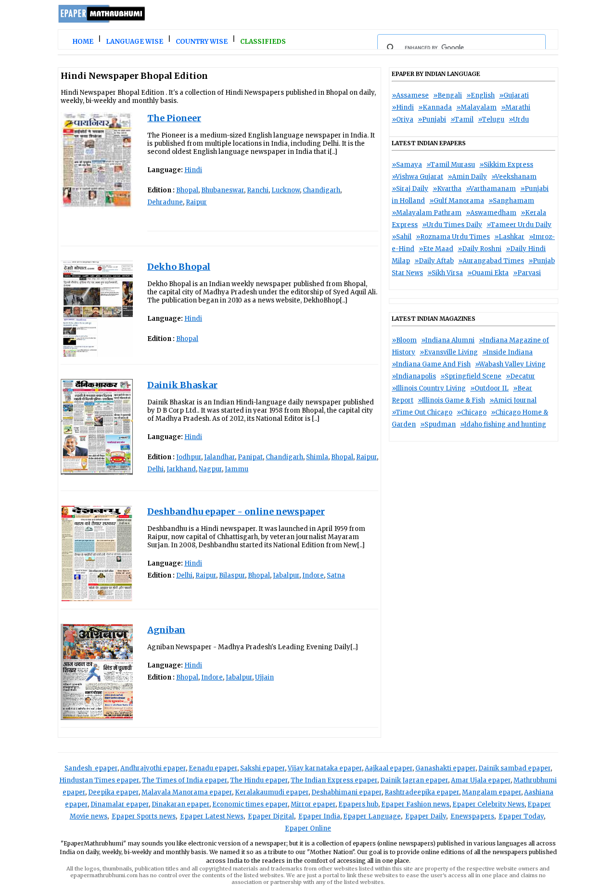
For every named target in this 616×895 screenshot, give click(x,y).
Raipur (196, 202)
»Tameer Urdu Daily (519, 225)
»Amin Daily (467, 177)
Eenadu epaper (213, 768)
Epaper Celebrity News (488, 804)
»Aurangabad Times (491, 261)
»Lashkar (509, 237)
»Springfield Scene (470, 376)
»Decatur (520, 376)
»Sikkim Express (506, 165)
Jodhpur (188, 457)
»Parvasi (527, 273)
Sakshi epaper (262, 768)
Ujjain (264, 677)
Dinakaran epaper (180, 804)
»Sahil (401, 237)
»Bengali (447, 95)
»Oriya (402, 119)
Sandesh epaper (90, 768)
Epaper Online (308, 828)
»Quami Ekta (488, 273)
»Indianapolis (414, 376)
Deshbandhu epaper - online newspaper (236, 511)
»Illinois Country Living (429, 388)
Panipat (250, 457)
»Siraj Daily (410, 189)
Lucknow (285, 190)
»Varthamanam (491, 189)
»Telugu (491, 119)
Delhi (155, 469)
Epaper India (319, 816)
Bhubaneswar (222, 190)
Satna (336, 575)
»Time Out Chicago (422, 412)
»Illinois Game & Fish (451, 400)
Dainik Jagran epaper (414, 780)
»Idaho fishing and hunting (503, 424)
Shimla (317, 457)
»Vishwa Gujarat (417, 177)
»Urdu (519, 119)
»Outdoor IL (489, 388)
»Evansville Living (449, 352)
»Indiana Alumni (448, 340)
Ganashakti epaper (445, 768)
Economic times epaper (250, 804)
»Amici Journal (513, 400)
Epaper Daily (425, 816)
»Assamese (410, 95)
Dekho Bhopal (178, 266)
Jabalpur (286, 575)
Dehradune (165, 202)
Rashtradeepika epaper (422, 792)
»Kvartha (447, 189)
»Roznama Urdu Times (453, 237)
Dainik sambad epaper (514, 768)
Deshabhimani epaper (346, 792)
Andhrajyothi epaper (153, 768)
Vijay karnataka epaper (325, 768)
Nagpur (210, 469)
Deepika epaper (113, 792)
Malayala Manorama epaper (186, 792)
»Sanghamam (511, 201)
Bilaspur (232, 575)
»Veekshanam (514, 177)
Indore (313, 575)
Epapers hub (358, 804)
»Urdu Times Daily (452, 225)
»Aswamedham (491, 213)
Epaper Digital (271, 816)
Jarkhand (181, 469)
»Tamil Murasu (450, 165)
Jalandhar (219, 457)
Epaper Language (372, 816)
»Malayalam (476, 107)
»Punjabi (432, 119)
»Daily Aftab (434, 261)
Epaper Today (521, 816)
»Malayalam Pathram (427, 213)
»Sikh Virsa (445, 273)
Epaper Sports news (144, 816)
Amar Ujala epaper (481, 780)
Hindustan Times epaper (99, 780)
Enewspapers (472, 816)
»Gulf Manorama (456, 201)
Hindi (193, 170)
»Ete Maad (436, 249)
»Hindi (403, 107)
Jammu (236, 469)
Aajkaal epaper (388, 768)
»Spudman (438, 424)
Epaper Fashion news (415, 804)
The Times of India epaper (184, 780)
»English (480, 95)
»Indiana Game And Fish (431, 364)
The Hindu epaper (259, 780)
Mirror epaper (313, 804)
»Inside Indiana (507, 352)
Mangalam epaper (491, 792)
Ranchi (258, 190)
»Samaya (407, 165)
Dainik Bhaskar (182, 385)
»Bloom (404, 340)
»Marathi (515, 107)
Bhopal (187, 190)
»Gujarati (514, 95)
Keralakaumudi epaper (271, 792)
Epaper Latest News (212, 816)
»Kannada (435, 107)
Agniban (166, 629)
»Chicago (472, 412)
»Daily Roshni (479, 249)
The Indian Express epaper (334, 780)
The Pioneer (174, 118)
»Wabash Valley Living (510, 364)
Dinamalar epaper (119, 804)
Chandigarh (321, 190)
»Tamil (462, 119)
